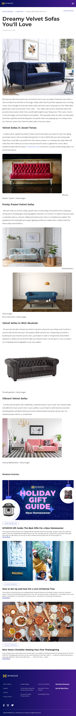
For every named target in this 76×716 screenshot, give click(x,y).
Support (5, 688)
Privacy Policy (7, 696)
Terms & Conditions (44, 684)
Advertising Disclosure (62, 684)
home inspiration (7, 11)
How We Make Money (61, 688)
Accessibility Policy (43, 694)
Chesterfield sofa (33, 147)
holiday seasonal (10, 584)
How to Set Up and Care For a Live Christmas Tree (28, 589)
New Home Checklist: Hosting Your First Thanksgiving (30, 650)
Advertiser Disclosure (69, 10)
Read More (6, 537)
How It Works (7, 684)
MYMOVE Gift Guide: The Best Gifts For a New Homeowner (33, 528)
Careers (5, 692)
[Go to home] (8, 4)
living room (19, 11)
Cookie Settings (25, 684)
